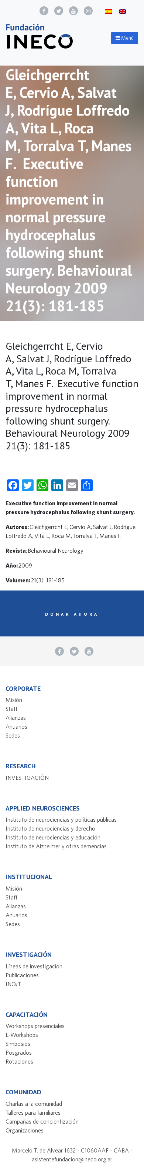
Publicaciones (22, 975)
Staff (11, 708)
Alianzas (16, 717)
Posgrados (19, 1052)
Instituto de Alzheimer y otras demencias (56, 846)
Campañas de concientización (42, 1121)
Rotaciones (19, 1061)
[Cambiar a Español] (109, 11)
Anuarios (16, 726)
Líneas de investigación (34, 966)
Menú (127, 38)
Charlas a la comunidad (34, 1103)
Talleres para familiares (33, 1112)
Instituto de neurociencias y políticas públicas (61, 819)
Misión (14, 699)
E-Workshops (22, 1034)
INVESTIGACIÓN (27, 777)
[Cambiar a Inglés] (123, 11)
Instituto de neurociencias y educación (53, 837)
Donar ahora (72, 614)
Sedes (13, 735)
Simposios (18, 1043)
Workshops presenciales (35, 1025)
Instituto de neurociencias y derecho (50, 828)
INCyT (13, 984)
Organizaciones (25, 1130)
